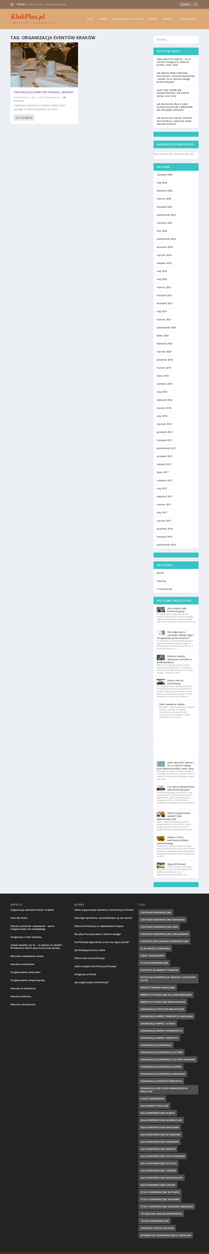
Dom (90, 19)
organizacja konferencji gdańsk (161, 1066)
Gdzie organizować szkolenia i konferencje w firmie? (104, 909)
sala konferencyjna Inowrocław (161, 1120)
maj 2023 (162, 271)
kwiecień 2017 (164, 496)
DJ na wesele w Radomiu (155, 948)
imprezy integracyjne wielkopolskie (162, 1001)
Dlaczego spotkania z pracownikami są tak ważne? (103, 917)
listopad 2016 (164, 536)
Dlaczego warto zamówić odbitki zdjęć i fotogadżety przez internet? (175, 634)
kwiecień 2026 (164, 190)
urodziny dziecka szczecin (157, 1228)
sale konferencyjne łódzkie (157, 1184)
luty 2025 (162, 230)
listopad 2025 (164, 206)
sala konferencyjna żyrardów (159, 1141)
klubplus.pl (24, 97)
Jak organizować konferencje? (91, 982)
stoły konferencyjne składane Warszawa (166, 1206)
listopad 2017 (164, 440)
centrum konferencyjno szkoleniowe (164, 934)
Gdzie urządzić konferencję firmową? (95, 966)
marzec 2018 (164, 407)
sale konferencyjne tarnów (158, 1170)
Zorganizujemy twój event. (25, 972)
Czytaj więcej (24, 117)
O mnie (102, 19)
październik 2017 (166, 448)
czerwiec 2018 (164, 383)
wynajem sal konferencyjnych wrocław (165, 1235)
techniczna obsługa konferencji (161, 1213)
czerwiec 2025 (164, 222)
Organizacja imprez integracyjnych (45, 4)
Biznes (153, 19)
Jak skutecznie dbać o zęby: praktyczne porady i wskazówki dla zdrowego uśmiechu (175, 106)
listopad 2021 (164, 295)
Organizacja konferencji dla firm (161, 1052)
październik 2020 (166, 327)
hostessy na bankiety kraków (159, 970)
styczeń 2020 (164, 351)
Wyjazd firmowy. (176, 864)
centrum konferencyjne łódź (159, 926)
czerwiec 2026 (164, 174)
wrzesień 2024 (165, 247)
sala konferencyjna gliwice (157, 1113)
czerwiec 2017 (164, 480)
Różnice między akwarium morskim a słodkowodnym (174, 659)
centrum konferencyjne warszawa (162, 919)
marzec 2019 (164, 367)
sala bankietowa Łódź (154, 1105)
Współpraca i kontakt (128, 19)
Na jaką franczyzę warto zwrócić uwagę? (97, 934)
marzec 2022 (164, 287)
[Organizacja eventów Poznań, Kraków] (44, 64)
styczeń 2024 (164, 255)
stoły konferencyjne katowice (160, 1192)
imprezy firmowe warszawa (157, 987)
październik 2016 (166, 544)
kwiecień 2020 (164, 343)
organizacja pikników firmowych (161, 1081)
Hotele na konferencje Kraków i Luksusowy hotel (168, 979)
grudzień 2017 (165, 432)
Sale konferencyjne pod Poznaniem (162, 1156)
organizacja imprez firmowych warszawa (166, 1016)
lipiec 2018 (163, 375)
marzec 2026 (164, 198)
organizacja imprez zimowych (159, 1037)
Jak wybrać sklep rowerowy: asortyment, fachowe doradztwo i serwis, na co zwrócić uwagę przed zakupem (176, 77)
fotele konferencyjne (154, 962)
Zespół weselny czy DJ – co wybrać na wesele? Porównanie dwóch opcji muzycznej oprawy (36, 946)
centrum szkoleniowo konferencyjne (164, 941)
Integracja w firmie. (85, 974)
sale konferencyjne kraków (158, 1148)
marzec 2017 (164, 504)
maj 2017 (162, 488)
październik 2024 (166, 238)
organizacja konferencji (156, 1045)
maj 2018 (162, 391)
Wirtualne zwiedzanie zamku (27, 956)
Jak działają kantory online (89, 950)
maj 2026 (162, 182)
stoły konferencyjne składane (160, 1199)
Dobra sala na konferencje (175, 682)
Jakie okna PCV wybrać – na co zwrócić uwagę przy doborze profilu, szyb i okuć (174, 61)
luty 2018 (162, 416)
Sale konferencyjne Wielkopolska (161, 1177)
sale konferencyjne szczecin (158, 1163)
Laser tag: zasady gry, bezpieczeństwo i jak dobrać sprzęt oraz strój (173, 92)
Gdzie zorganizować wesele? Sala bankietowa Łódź (173, 815)
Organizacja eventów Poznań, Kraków (43, 92)
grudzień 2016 (165, 528)
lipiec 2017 (163, 472)
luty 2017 (162, 512)
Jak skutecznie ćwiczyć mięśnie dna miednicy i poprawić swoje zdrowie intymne (174, 120)
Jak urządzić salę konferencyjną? (176, 610)
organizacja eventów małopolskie (162, 1009)
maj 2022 (162, 279)
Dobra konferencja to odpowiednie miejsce (98, 926)
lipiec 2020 (163, 335)
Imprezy (167, 19)
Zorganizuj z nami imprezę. (26, 937)
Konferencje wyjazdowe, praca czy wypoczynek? (101, 942)
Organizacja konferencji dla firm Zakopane (167, 1059)
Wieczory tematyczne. (23, 1004)
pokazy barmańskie (152, 1098)
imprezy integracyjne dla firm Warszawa (166, 994)
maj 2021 (162, 311)
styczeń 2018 (164, 424)
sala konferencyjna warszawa (159, 1127)
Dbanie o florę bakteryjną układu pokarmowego (172, 840)
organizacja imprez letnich (157, 1023)
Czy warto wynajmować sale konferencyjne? (180, 788)
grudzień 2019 (165, 359)
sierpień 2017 (164, 464)
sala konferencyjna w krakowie (160, 1134)
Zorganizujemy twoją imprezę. (27, 980)
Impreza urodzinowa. (22, 964)
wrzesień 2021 (165, 303)
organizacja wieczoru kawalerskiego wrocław (164, 1090)
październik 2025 (166, 214)
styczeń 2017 (164, 520)
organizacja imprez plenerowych (161, 1030)
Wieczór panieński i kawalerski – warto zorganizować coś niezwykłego (32, 927)
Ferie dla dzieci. (19, 917)
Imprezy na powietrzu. (23, 988)
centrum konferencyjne (155, 912)
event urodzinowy (152, 955)
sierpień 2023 (164, 263)
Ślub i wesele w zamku (172, 704)
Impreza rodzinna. (21, 996)
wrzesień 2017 (165, 456)
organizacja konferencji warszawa (162, 1073)
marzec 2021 (164, 319)
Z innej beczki (187, 19)
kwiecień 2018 (164, 399)
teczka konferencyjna (154, 1220)
